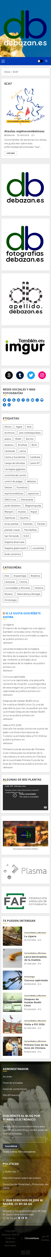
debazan (10, 135)
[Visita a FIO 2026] (12, 1024)
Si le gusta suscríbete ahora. (22, 615)
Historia (39, 587)
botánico (9, 444)
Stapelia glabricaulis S (16, 548)
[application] (25, 797)
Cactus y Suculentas (15, 457)
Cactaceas (9, 581)
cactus (22, 451)
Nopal (33, 511)
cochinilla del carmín (15, 475)
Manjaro (8, 511)
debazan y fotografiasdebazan (20, 1211)
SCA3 (26, 536)
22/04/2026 (31, 1009)
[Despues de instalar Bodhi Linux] (12, 1002)
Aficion (8, 426)
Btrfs (34, 444)
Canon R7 (35, 463)
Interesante (27, 499)
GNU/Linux (10, 499)
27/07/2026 (31, 940)
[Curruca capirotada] (12, 980)
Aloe (29, 426)
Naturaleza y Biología (28, 594)
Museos (8, 594)
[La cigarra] (12, 936)
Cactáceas (35, 457)
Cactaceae (9, 451)
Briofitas (22, 444)
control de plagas (13, 481)
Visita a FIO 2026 (12, 725)
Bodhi (18, 438)
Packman (28, 523)
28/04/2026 (31, 984)
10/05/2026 (31, 964)
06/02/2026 (31, 1052)
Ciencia (23, 581)
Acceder (7, 1076)
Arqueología (19, 575)
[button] (3, 61)
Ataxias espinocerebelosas (24, 131)
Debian (8, 487)
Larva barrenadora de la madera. (21, 649)
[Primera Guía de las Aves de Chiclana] (12, 1046)
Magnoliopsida (33, 505)
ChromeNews (32, 1238)
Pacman (41, 523)
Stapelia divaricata (14, 542)
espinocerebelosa (13, 493)
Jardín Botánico (12, 505)
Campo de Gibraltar (14, 463)
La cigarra (8, 624)
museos (22, 511)
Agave (19, 426)
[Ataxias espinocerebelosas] (25, 106)
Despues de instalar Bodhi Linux (21, 701)
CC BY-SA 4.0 (10, 1218)
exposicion (33, 493)
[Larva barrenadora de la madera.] (12, 958)
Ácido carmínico (12, 554)
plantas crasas (12, 529)
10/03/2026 (31, 1028)
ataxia (7, 438)
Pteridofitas (30, 529)
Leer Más (11, 153)
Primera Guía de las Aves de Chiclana (23, 749)
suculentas (38, 548)
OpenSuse (9, 517)
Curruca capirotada (14, 676)
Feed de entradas (13, 1083)
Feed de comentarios (15, 1089)
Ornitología (10, 600)
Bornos (30, 438)
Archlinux (9, 432)
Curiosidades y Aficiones (18, 121)
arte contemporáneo (30, 432)
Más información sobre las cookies (22, 1178)
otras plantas (11, 523)
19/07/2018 (24, 135)
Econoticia (22, 487)
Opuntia (24, 517)
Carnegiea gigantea (14, 469)
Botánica (35, 575)
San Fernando (11, 536)
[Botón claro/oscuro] (40, 61)
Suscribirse (11, 1146)
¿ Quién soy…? (11, 1171)
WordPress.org (11, 1095)
